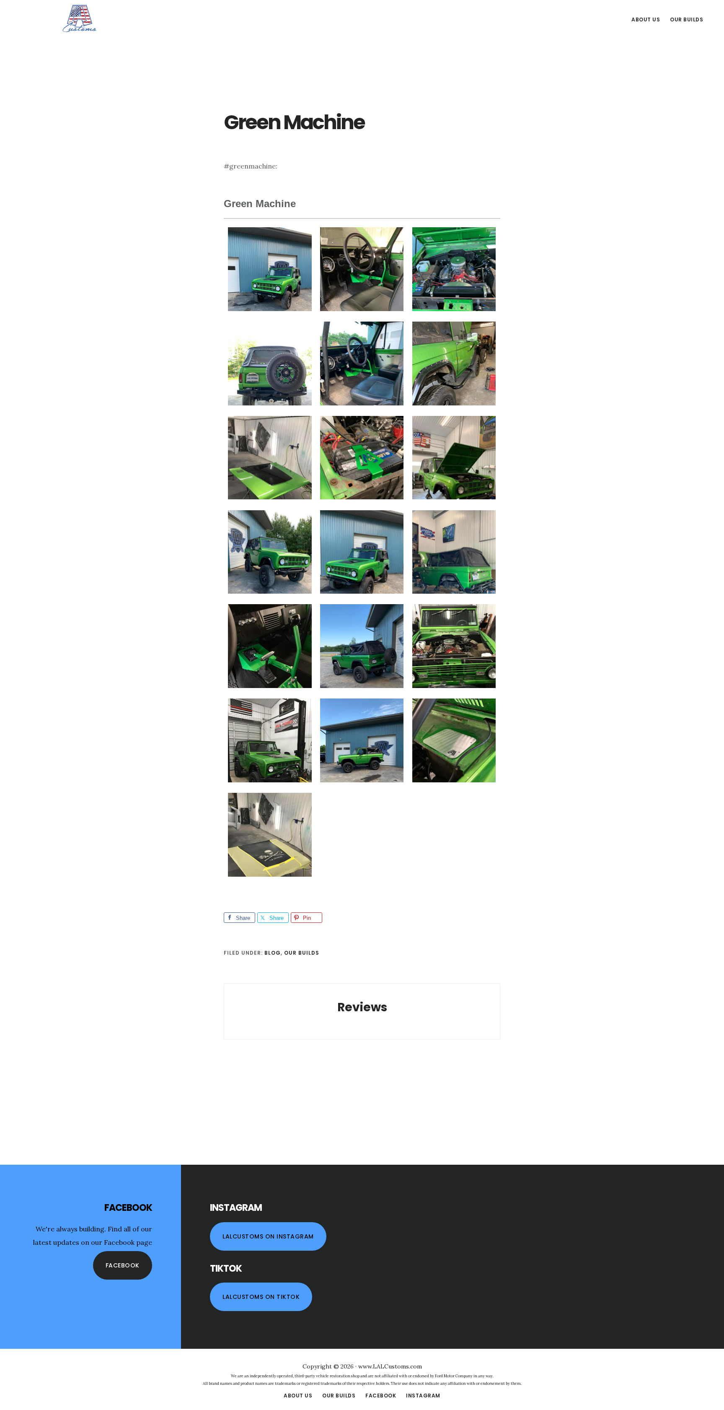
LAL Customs (79, 18)
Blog (272, 952)
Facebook (123, 1265)
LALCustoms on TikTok (261, 1297)
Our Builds (301, 952)
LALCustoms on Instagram (268, 1236)
